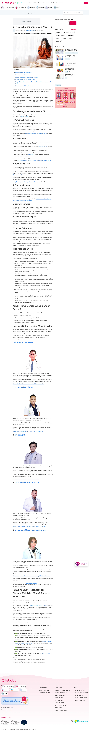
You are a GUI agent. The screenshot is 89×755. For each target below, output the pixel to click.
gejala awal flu (24, 116)
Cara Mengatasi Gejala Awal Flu (23, 72)
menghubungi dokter (31, 583)
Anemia (64, 38)
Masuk (85, 2)
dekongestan (31, 154)
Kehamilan (63, 35)
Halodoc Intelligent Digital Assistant (39, 605)
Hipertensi (58, 38)
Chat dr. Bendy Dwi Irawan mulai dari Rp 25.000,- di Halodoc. (28, 384)
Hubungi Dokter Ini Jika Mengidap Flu (25, 79)
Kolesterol (70, 35)
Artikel (18, 13)
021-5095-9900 (6, 710)
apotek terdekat (46, 653)
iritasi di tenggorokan (18, 174)
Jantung (72, 32)
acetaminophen (43, 146)
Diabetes (66, 32)
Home (13, 13)
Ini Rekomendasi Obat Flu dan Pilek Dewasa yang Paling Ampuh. (35, 160)
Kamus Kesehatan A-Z (31, 2)
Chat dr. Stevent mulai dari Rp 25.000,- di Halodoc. (26, 479)
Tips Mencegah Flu (20, 74)
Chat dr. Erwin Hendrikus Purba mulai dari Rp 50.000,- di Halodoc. (29, 526)
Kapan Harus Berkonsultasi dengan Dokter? (26, 77)
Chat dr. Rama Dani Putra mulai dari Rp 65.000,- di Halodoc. (28, 431)
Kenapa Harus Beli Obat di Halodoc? (24, 86)
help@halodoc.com (7, 707)
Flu (13, 30)
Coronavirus (58, 32)
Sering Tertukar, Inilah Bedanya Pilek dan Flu (24, 182)
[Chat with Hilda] (81, 563)
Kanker (70, 38)
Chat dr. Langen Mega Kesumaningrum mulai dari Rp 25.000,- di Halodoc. (31, 576)
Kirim (73, 23)
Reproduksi (58, 41)
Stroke (57, 35)
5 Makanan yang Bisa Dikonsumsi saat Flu (36, 133)
